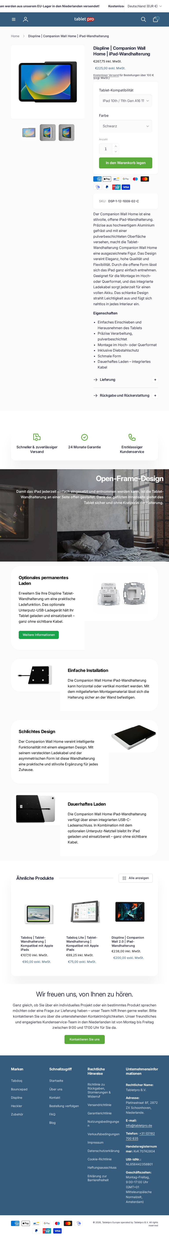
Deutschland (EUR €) (143, 6)
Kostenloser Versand (106, 75)
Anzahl (103, 139)
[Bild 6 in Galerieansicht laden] (67, 132)
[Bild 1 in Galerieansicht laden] (29, 132)
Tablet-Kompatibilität (116, 90)
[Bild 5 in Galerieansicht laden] (48, 132)
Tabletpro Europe (111, 1222)
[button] (13, 19)
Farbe (103, 115)
